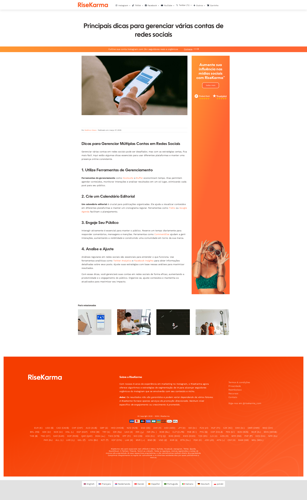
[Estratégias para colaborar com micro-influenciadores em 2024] (173, 322)
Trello (172, 208)
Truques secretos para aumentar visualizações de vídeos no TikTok (210, 315)
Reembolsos (235, 389)
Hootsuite (128, 178)
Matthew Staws (91, 130)
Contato (232, 397)
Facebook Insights (144, 260)
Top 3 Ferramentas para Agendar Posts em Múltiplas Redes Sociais (131, 315)
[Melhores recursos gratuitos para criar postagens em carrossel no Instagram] (94, 322)
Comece (188, 49)
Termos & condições (239, 382)
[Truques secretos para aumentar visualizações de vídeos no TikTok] (212, 322)
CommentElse (161, 234)
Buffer (139, 178)
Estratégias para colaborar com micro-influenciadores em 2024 (171, 315)
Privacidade (234, 386)
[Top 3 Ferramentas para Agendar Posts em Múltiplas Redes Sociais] (134, 322)
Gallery (96, 313)
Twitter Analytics (122, 260)
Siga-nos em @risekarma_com (244, 403)
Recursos (233, 393)
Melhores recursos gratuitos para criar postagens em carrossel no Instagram (92, 313)
